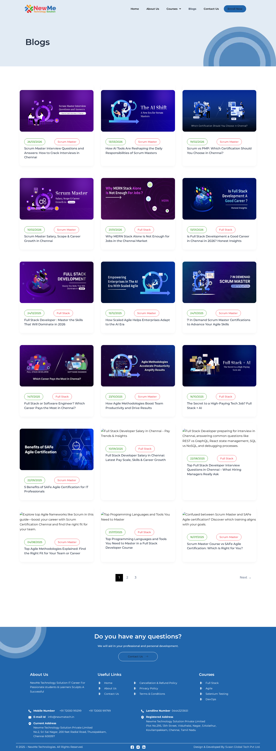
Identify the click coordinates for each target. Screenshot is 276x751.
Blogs (192, 9)
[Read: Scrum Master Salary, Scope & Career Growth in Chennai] (57, 198)
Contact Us (211, 9)
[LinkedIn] (144, 747)
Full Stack (144, 229)
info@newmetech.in (53, 717)
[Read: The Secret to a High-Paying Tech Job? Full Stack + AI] (219, 365)
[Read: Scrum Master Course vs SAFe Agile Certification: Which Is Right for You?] (219, 519)
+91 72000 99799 (100, 710)
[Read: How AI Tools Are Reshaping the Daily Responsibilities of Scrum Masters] (138, 110)
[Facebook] (132, 747)
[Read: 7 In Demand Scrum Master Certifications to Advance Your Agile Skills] (219, 282)
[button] (174, 9)
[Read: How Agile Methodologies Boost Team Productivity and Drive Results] (138, 365)
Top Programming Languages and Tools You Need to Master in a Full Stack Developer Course (136, 543)
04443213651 (167, 710)
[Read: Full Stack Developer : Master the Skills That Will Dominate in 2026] (57, 282)
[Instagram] (138, 747)
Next (245, 577)
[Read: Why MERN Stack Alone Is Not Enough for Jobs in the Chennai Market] (138, 198)
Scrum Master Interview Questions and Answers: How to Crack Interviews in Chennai (54, 153)
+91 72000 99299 (70, 710)
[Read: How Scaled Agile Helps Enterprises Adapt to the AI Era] (138, 282)
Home (135, 9)
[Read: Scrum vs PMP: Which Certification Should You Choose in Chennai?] (219, 110)
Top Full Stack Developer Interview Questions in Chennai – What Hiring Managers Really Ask (214, 470)
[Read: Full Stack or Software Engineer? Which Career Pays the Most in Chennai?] (57, 365)
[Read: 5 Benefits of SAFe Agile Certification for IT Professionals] (57, 449)
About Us (152, 9)
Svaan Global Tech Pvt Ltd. (242, 747)
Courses (172, 9)
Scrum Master (67, 141)
